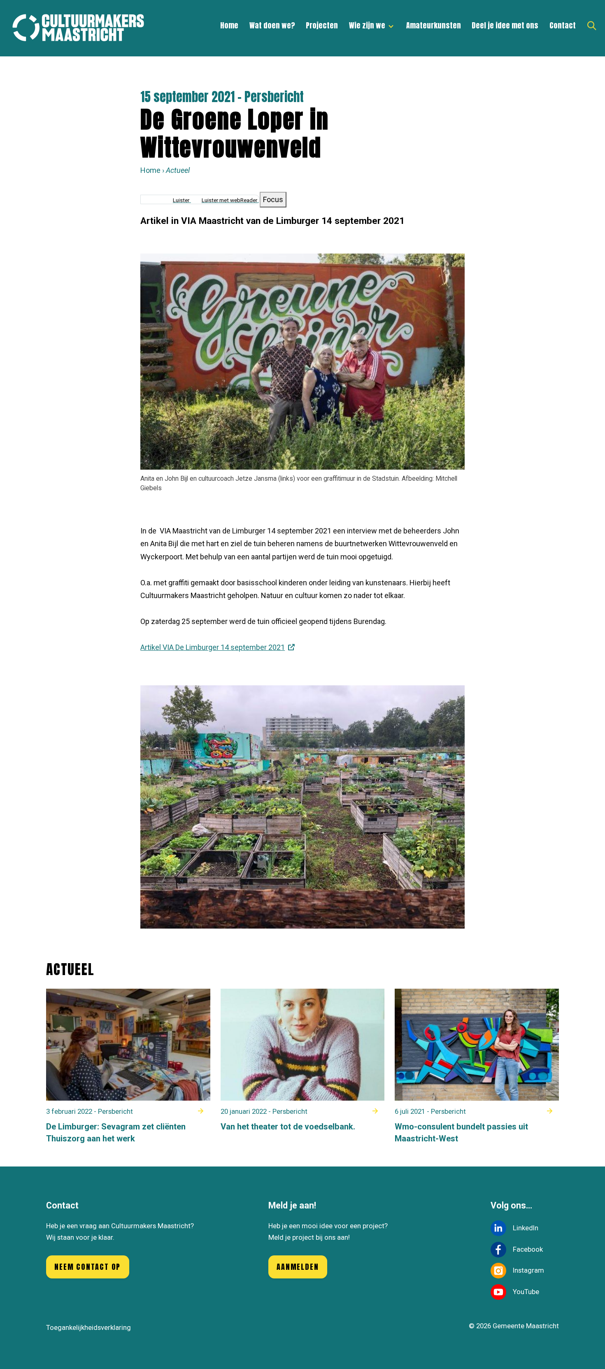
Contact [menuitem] (562, 25)
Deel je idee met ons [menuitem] (505, 25)
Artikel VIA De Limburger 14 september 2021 (212, 647)
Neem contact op (87, 1266)
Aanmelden (298, 1266)
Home (150, 170)
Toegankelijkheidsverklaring (88, 1327)
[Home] (82, 28)
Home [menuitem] (229, 25)
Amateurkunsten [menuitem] (433, 25)
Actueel (178, 170)
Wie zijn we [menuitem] (364, 29)
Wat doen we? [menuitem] (272, 25)
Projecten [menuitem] (322, 25)
